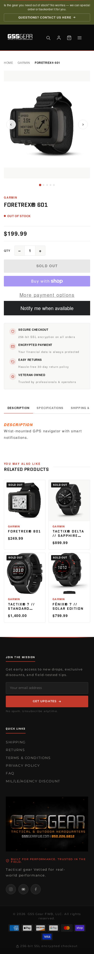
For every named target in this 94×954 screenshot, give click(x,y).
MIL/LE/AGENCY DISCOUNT (33, 781)
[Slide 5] (54, 185)
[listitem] (11, 889)
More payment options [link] (47, 294)
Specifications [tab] (50, 408)
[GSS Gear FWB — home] (21, 37)
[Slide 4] (50, 185)
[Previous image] (11, 124)
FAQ (10, 773)
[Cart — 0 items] (69, 38)
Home (8, 62)
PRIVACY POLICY (23, 765)
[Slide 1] (40, 185)
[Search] (48, 38)
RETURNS (15, 750)
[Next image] (83, 124)
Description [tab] (18, 408)
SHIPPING (16, 742)
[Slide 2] (43, 185)
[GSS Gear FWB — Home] (47, 824)
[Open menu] (79, 38)
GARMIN (24, 62)
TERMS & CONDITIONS (28, 758)
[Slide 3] (47, 185)
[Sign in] (59, 38)
